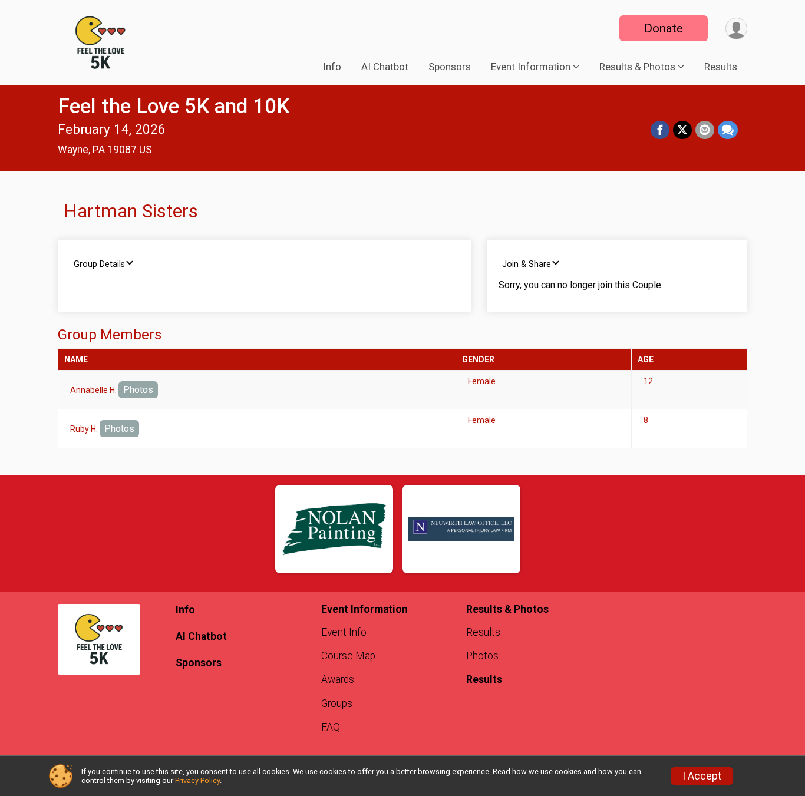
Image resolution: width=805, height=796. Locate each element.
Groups (336, 703)
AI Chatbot (384, 66)
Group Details (99, 264)
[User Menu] (736, 28)
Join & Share (526, 264)
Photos (138, 389)
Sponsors (449, 66)
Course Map (348, 656)
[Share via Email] (704, 130)
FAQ (330, 727)
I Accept (701, 776)
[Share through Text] (728, 130)
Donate (663, 28)
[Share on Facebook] (660, 130)
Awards (337, 679)
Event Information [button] (530, 66)
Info (332, 66)
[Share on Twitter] (682, 130)
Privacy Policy (197, 780)
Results (720, 66)
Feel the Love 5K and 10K (173, 106)
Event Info (344, 632)
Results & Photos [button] (637, 66)
